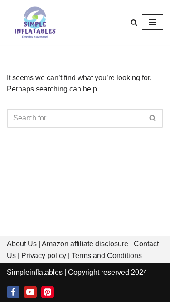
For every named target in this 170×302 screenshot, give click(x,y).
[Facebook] (13, 292)
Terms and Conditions (107, 255)
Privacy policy (43, 255)
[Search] (134, 22)
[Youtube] (30, 292)
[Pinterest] (47, 292)
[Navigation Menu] (152, 22)
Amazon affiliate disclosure (85, 244)
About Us (22, 244)
